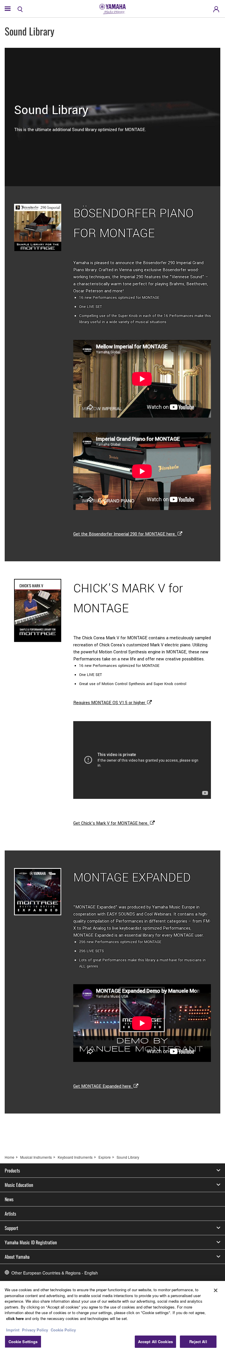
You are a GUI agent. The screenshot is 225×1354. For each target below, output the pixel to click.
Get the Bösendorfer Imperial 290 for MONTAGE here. (125, 534)
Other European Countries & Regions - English (54, 1273)
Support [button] (11, 1227)
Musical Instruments (36, 1157)
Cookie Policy (63, 1330)
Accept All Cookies (155, 1341)
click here (15, 1318)
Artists (10, 1213)
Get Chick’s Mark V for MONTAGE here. (111, 823)
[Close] (215, 1290)
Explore (104, 1157)
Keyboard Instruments (75, 1157)
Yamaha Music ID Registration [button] (31, 1242)
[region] (112, 1317)
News (9, 1199)
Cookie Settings (23, 1341)
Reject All (198, 1341)
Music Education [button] (19, 1184)
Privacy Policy (35, 1330)
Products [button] (12, 1170)
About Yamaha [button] (17, 1256)
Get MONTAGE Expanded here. (103, 1086)
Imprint (12, 1330)
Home (9, 1157)
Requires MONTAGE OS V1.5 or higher (109, 703)
